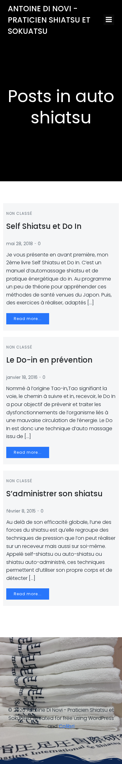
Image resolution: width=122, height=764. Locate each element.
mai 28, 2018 (19, 243)
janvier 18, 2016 (22, 377)
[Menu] (109, 19)
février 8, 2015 (21, 511)
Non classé (19, 213)
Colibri (66, 726)
